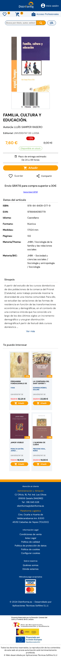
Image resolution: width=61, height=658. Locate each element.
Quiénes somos (30, 565)
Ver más (30, 331)
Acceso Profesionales (47, 14)
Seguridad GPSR (30, 192)
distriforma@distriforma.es (30, 505)
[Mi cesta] (17, 14)
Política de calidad (30, 541)
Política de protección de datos (30, 545)
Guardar (18, 175)
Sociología (34, 266)
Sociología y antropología (41, 263)
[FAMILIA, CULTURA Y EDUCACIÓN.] (30, 64)
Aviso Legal (30, 538)
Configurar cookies (30, 553)
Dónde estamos (30, 569)
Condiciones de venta (31, 534)
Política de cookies (30, 549)
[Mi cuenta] (33, 14)
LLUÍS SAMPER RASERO (28, 127)
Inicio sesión (52, 5)
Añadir (32, 168)
